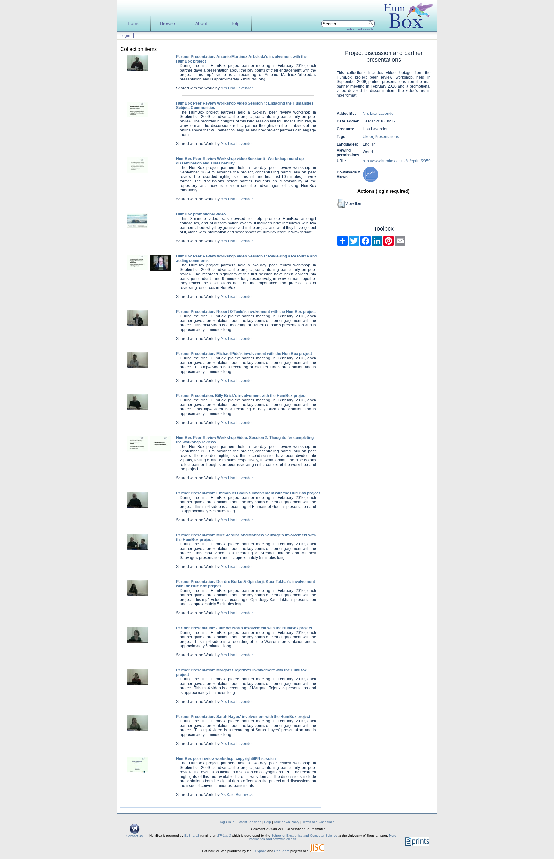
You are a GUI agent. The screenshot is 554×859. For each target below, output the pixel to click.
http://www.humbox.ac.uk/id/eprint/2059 (397, 161)
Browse (167, 23)
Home (134, 23)
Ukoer (368, 136)
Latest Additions (249, 822)
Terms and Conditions (318, 822)
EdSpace (259, 851)
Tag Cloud (227, 822)
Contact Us (134, 836)
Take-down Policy (286, 822)
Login (125, 35)
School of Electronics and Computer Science (304, 835)
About (201, 23)
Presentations (387, 136)
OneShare (282, 851)
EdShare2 (191, 835)
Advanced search (360, 29)
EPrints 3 (224, 835)
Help (234, 23)
